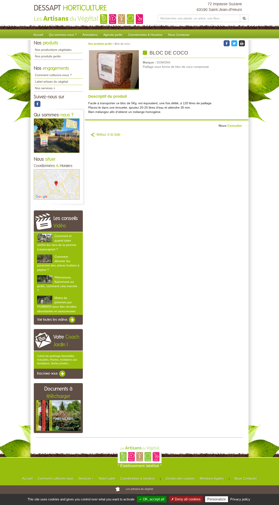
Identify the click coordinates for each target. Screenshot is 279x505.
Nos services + (45, 88)
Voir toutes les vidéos (52, 319)
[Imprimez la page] (241, 43)
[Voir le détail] (44, 238)
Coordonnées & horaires (137, 478)
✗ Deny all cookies (186, 499)
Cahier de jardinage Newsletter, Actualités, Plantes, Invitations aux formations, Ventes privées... (57, 360)
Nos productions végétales (53, 49)
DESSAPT (70, 8)
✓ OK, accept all (151, 499)
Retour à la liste (109, 135)
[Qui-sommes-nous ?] (57, 135)
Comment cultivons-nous (55, 478)
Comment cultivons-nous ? (53, 75)
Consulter (230, 125)
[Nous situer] (57, 184)
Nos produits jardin (48, 56)
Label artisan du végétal (51, 81)
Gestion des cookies (180, 478)
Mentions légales (212, 478)
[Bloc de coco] (114, 70)
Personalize (216, 499)
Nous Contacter (179, 34)
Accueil (38, 34)
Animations (90, 34)
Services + (86, 478)
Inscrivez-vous (48, 373)
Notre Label (107, 478)
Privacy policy (240, 499)
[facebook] (37, 103)
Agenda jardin (112, 34)
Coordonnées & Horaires (145, 34)
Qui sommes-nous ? (63, 34)
